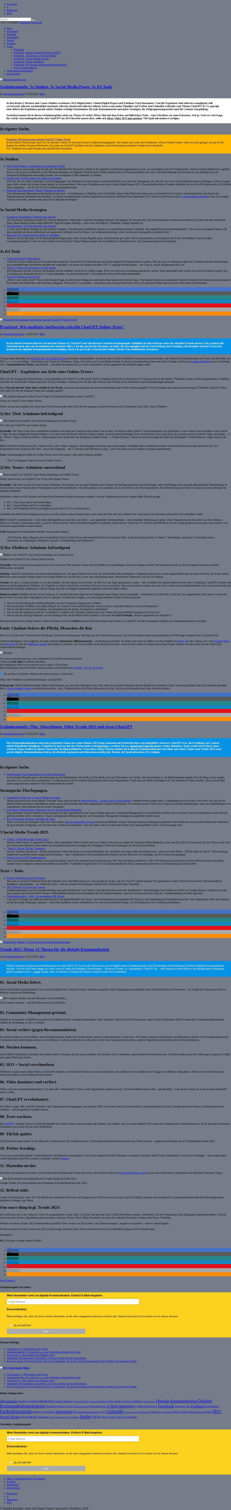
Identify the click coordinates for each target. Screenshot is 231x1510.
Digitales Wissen (55, 1406)
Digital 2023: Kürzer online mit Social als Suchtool (34, 178)
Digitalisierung (97, 1406)
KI (74, 1412)
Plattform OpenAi (37, 644)
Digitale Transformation (76, 1406)
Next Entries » (7, 1280)
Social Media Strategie (35, 1417)
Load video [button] (67, 673)
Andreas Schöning (200, 361)
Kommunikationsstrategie (89, 1412)
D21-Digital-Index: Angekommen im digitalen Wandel (36, 166)
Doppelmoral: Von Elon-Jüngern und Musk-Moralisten (36, 774)
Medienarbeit (145, 1412)
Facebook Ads (182, 1406)
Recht (208, 1412)
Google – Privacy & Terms (88, 667)
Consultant (12, 37)
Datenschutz (13, 1487)
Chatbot (22, 1401)
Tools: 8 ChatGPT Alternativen (23, 258)
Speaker (11, 43)
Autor (10, 46)
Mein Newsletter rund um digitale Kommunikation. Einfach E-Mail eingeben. (55, 1295)
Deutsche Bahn (149, 1401)
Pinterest (200, 1412)
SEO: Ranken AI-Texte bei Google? (26, 887)
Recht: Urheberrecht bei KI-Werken (26, 878)
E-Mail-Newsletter (146, 1406)
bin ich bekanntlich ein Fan (79, 822)
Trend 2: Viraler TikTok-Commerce (26, 848)
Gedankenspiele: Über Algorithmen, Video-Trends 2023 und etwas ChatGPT (66, 726)
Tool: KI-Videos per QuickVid (23, 276)
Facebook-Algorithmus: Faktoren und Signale (31, 216)
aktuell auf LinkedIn (142, 746)
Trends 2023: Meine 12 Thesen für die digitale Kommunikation (54, 949)
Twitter (111, 1417)
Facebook (166, 1406)
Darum (64, 1158)
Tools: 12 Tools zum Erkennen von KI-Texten (31, 267)
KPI (104, 1412)
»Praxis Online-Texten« (19, 688)
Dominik (11, 34)
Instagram (64, 1411)
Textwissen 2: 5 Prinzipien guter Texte (27, 1349)
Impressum (12, 1484)
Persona (192, 1412)
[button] (13, 289)
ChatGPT (9, 1123)
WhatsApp (121, 1417)
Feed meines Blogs (18, 1367)
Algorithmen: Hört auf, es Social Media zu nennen (34, 797)
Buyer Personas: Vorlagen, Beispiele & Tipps (31, 818)
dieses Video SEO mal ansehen (124, 118)
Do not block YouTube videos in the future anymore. (31, 673)
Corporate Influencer (99, 1401)
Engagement (13, 73)
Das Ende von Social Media (125, 1401)
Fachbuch (198, 1406)
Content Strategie (63, 1401)
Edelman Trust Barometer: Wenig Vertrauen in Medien (36, 190)
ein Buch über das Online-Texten (48, 358)
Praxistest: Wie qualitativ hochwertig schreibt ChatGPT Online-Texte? (62, 327)
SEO (216, 1411)
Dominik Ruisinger (13, 94)
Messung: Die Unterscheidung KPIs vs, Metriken (33, 235)
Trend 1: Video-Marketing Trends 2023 (28, 839)
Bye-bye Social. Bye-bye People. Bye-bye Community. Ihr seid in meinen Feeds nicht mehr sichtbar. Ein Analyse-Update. (72, 1361)
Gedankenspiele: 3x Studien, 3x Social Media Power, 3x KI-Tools (56, 87)
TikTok (96, 1417)
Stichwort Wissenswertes (59, 1417)
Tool (104, 1417)
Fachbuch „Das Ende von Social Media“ (35, 55)
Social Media (10, 1417)
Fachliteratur (212, 1406)
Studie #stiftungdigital (25, 67)
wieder (36, 971)
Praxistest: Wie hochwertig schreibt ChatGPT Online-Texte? (38, 139)
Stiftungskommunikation (20, 70)
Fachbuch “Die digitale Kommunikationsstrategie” (40, 64)
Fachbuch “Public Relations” (29, 61)
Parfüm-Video (221, 641)
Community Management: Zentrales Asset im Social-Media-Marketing (44, 809)
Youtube (132, 1417)
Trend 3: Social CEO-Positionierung (26, 857)
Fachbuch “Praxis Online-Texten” (32, 58)
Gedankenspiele (16, 1411)
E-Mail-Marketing (120, 1406)
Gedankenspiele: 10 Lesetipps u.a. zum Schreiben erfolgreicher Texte (44, 1352)
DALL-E (183, 641)
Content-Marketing (40, 1401)
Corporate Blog (80, 1401)
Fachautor (19, 49)
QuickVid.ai (10, 644)
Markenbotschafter (131, 1412)
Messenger (156, 1412)
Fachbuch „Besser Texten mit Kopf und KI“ (37, 52)
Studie (85, 1416)
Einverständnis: (17, 1309)
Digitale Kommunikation (176, 1401)
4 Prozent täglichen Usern (132, 1172)
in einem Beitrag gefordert (195, 196)
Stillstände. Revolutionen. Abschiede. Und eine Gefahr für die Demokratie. (47, 1358)
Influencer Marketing (43, 1412)
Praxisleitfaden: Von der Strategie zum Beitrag (31, 226)
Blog (9, 28)
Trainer (10, 40)
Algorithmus (8, 1401)
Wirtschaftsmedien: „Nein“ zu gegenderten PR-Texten (35, 896)
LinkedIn (115, 1411)
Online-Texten (179, 1412)
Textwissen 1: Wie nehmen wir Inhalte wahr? (31, 1355)
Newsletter (12, 31)
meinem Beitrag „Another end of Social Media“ (106, 800)
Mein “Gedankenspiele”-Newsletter (26, 1478)
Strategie (74, 1417)
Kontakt (11, 1481)
